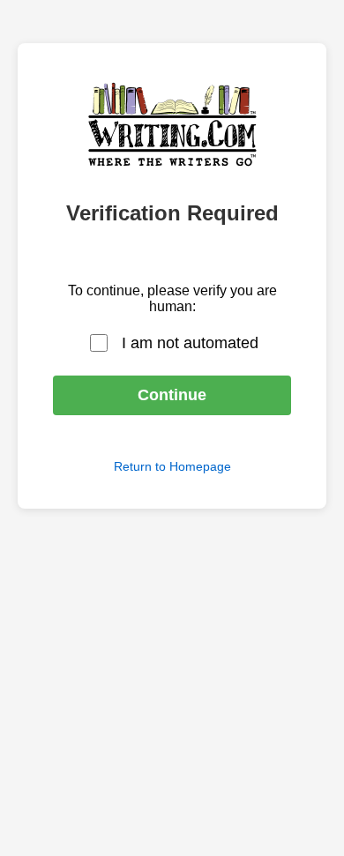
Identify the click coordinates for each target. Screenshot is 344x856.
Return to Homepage (172, 466)
